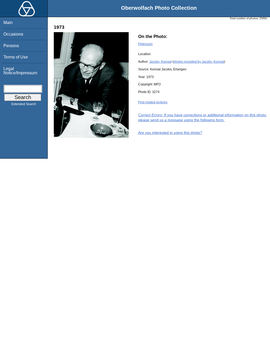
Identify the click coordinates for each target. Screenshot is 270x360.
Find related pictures (152, 102)
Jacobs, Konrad (160, 62)
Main (8, 22)
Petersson (145, 44)
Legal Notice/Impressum (20, 70)
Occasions (13, 34)
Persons (11, 45)
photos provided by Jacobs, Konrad (198, 62)
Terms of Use (15, 57)
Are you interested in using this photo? (170, 132)
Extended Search (23, 104)
